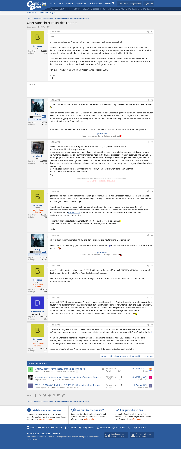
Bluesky (58, 427)
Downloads (81, 3)
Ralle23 (37, 371)
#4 (152, 191)
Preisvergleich (96, 3)
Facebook (71, 427)
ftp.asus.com (74, 212)
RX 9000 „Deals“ (99, 9)
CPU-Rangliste (148, 9)
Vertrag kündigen (79, 437)
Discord (45, 427)
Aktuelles (30, 13)
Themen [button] (69, 3)
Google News (88, 427)
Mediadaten (49, 437)
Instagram (105, 427)
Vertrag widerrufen (63, 437)
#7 (152, 297)
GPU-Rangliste (133, 9)
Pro (43, 116)
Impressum (31, 437)
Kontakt (40, 437)
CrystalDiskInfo (101, 134)
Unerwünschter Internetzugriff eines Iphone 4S (60, 368)
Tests (60, 3)
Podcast (54, 9)
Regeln (52, 13)
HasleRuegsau (40, 388)
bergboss (32, 27)
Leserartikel (43, 13)
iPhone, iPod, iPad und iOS (65, 371)
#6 (152, 265)
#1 (152, 32)
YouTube (142, 427)
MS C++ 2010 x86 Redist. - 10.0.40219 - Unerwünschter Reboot (68, 385)
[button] (35, 13)
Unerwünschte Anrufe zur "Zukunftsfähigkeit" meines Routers (68, 376)
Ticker (53, 3)
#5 (152, 235)
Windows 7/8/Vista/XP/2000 (70, 388)
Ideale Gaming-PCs (116, 9)
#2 (152, 100)
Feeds (33, 427)
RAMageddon (66, 9)
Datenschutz (32, 440)
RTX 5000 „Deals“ (82, 9)
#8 (152, 325)
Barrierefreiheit (93, 437)
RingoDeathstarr (41, 379)
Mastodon (120, 427)
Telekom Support (67, 379)
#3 (152, 142)
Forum (108, 3)
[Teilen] (148, 31)
